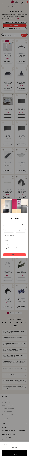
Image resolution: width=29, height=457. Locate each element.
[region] (14, 449)
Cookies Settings (14, 447)
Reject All (14, 451)
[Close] (27, 443)
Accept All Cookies (14, 454)
